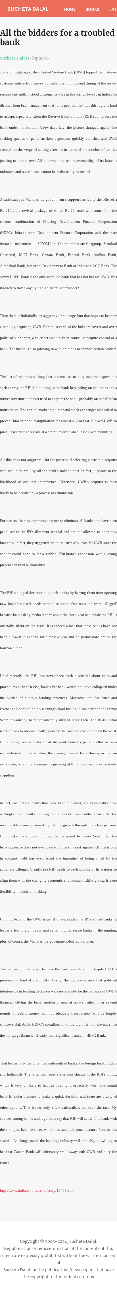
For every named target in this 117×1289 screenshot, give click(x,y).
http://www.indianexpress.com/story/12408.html (37, 1190)
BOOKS (92, 9)
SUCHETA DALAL (28, 8)
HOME (70, 9)
